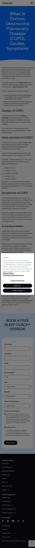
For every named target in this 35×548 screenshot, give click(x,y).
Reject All (17, 285)
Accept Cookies (17, 290)
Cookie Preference (17, 280)
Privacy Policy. (8, 273)
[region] (17, 274)
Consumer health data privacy (13, 275)
